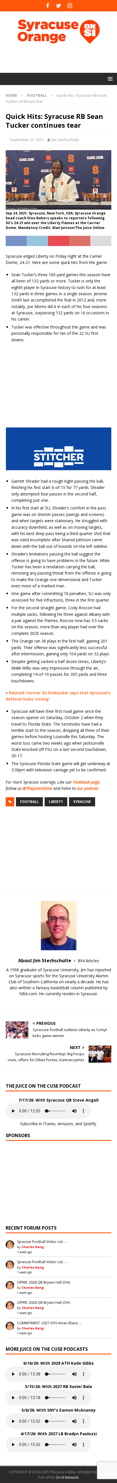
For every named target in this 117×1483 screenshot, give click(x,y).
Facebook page (86, 782)
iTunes (49, 1123)
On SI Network (67, 1477)
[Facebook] (48, 5)
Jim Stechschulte (65, 139)
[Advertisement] (61, 58)
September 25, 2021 (27, 139)
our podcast (87, 788)
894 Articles (88, 960)
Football (29, 801)
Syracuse (82, 801)
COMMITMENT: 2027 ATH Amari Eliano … (49, 1323)
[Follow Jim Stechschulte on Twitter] (58, 1003)
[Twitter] (59, 5)
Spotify (89, 1123)
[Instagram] (70, 5)
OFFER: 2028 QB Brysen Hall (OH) (43, 1282)
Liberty (56, 801)
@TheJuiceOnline (37, 788)
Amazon (65, 1123)
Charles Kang (33, 1247)
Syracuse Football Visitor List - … (42, 1241)
